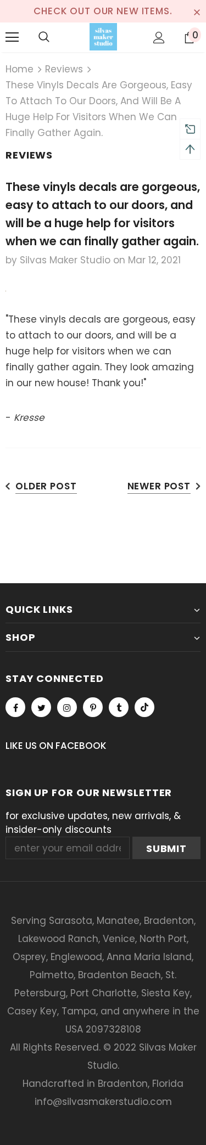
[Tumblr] (119, 707)
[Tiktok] (144, 707)
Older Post (46, 486)
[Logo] (103, 36)
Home (19, 69)
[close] (196, 10)
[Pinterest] (93, 707)
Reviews (64, 69)
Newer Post (159, 486)
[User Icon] (159, 37)
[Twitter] (41, 707)
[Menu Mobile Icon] (12, 37)
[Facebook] (15, 707)
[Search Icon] (43, 37)
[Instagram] (67, 707)
